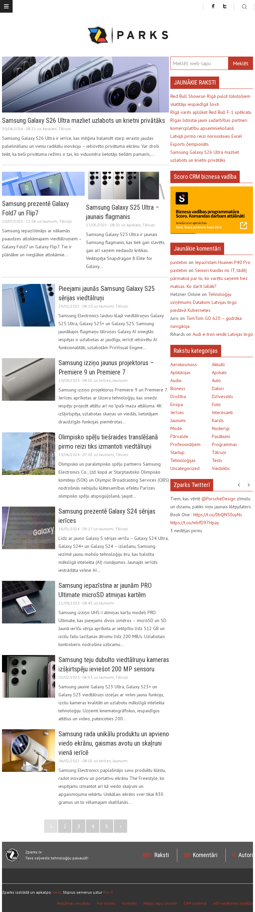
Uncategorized (185, 468)
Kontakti (129, 903)
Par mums (106, 903)
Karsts (218, 420)
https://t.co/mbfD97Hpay (194, 523)
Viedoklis (221, 468)
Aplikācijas (180, 372)
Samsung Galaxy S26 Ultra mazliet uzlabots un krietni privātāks (83, 120)
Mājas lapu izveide (160, 903)
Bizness (177, 388)
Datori (218, 388)
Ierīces (105, 380)
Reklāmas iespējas (73, 903)
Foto (216, 404)
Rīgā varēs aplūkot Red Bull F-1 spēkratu (210, 112)
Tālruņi (64, 128)
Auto (216, 380)
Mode (176, 428)
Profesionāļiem (185, 444)
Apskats (49, 128)
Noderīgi (220, 428)
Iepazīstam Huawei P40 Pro (222, 262)
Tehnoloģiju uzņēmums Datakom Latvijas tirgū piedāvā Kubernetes (203, 302)
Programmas (224, 444)
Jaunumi (49, 221)
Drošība (178, 396)
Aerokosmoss (183, 364)
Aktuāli (218, 364)
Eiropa (176, 404)
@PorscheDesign (218, 499)
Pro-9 (108, 892)
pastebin (178, 262)
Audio (176, 380)
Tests (217, 460)
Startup (177, 452)
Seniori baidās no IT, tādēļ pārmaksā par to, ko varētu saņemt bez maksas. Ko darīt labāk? (209, 278)
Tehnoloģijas (183, 460)
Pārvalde (179, 436)
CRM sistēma (195, 903)
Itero (57, 892)
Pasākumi (221, 436)
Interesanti (222, 412)
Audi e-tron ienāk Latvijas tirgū (223, 334)
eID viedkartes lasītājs (233, 903)
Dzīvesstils (222, 396)
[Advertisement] (212, 582)
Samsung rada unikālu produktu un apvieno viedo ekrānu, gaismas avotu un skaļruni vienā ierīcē (113, 743)
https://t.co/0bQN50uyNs (217, 515)
